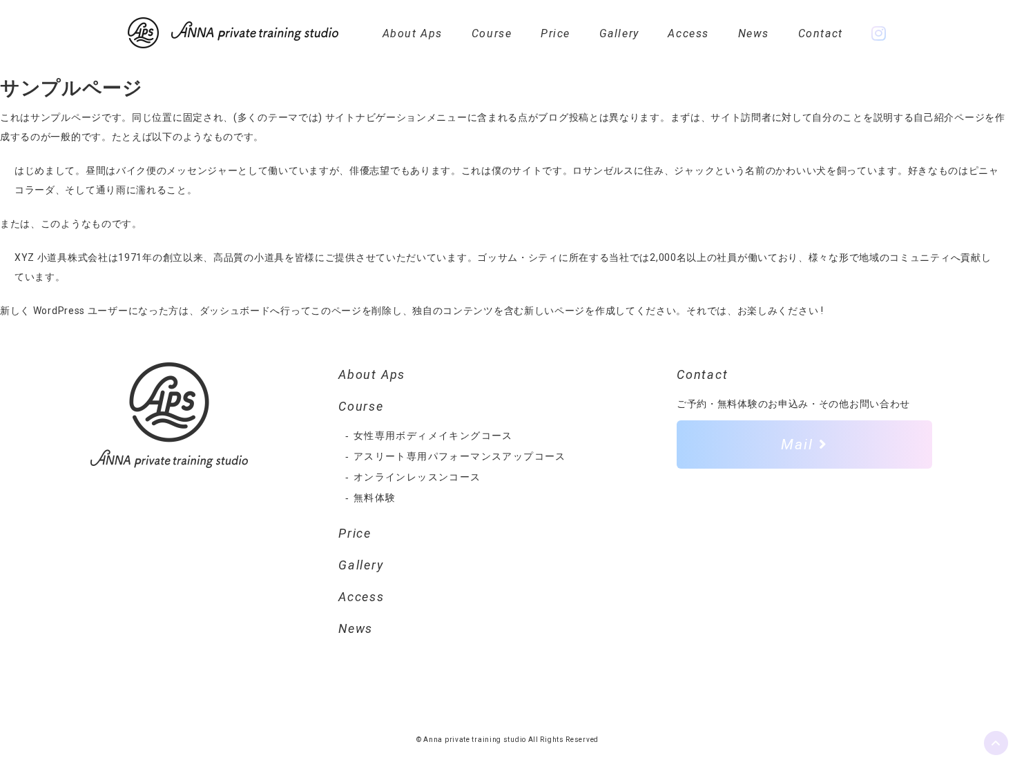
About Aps (413, 33)
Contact (820, 33)
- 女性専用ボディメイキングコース (429, 435)
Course (492, 33)
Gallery (619, 33)
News (753, 33)
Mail (800, 444)
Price (555, 33)
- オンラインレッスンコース (413, 476)
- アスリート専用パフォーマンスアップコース (455, 456)
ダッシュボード (235, 310)
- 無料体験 (370, 497)
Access (688, 33)
